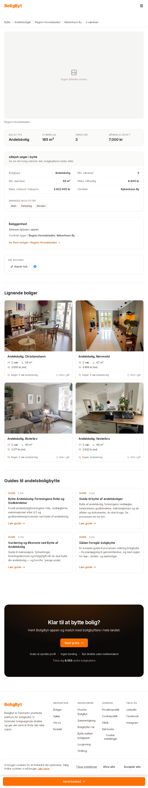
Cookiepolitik (110, 716)
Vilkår (105, 722)
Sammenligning (86, 720)
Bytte (7, 22)
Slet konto (108, 729)
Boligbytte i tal (86, 727)
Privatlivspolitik (110, 709)
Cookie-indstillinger (110, 737)
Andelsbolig (19, 139)
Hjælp (56, 716)
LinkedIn (131, 709)
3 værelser (92, 22)
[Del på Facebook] (35, 266)
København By (73, 22)
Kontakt (57, 729)
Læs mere (43, 768)
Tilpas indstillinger (86, 766)
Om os (57, 722)
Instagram (132, 722)
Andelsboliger (22, 22)
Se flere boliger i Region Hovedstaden (33, 242)
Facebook (133, 716)
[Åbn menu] (141, 5)
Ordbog (82, 750)
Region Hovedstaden (47, 22)
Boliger (57, 709)
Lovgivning (84, 744)
